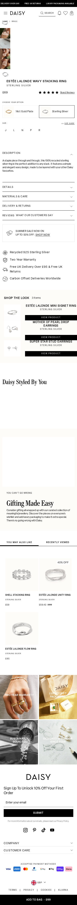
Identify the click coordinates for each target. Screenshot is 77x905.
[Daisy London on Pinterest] (34, 830)
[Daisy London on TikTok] (43, 830)
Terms (13, 890)
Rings (14, 21)
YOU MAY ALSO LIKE (19, 542)
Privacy (29, 890)
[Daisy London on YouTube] (52, 830)
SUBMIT (38, 813)
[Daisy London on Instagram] (25, 830)
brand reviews (67, 93)
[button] (71, 13)
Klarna (63, 890)
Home (5, 21)
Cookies (46, 890)
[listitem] (38, 169)
